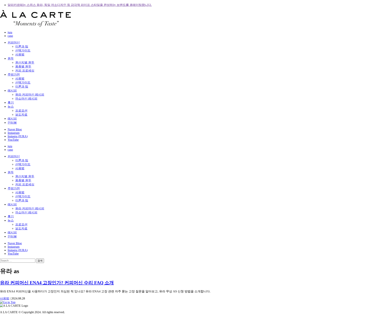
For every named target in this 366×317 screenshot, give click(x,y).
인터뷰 (12, 122)
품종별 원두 (23, 66)
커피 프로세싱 (24, 70)
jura (10, 32)
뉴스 (11, 106)
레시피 (12, 90)
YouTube (13, 139)
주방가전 (14, 74)
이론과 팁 (21, 46)
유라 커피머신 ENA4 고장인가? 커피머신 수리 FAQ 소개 (57, 282)
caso (10, 35)
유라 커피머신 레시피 (29, 94)
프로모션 (21, 110)
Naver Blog (15, 129)
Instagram (13, 132)
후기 (11, 102)
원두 (11, 58)
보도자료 (21, 114)
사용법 (19, 54)
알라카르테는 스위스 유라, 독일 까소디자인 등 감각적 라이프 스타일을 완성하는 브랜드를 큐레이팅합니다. (80, 4)
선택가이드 (22, 50)
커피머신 (14, 42)
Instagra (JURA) (18, 136)
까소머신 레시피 (26, 98)
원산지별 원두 (24, 62)
